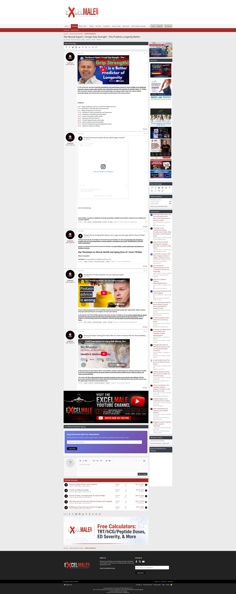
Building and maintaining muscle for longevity (86, 507)
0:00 (79, 106)
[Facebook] (136, 562)
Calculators (106, 26)
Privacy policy (157, 585)
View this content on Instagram (103, 195)
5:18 (79, 108)
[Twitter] (140, 562)
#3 (146, 231)
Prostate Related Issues (159, 239)
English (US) (68, 585)
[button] (69, 26)
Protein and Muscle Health (79, 490)
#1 (146, 53)
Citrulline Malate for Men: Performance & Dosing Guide (161, 319)
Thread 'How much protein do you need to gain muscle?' (104, 137)
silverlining (161, 441)
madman (67, 39)
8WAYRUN (126, 592)
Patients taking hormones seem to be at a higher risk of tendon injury (161, 374)
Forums (74, 26)
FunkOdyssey (140, 503)
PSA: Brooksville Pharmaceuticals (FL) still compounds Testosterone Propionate (161, 268)
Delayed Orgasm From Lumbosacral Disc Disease (161, 400)
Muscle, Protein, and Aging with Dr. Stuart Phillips (87, 495)
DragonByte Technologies (133, 589)
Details (141, 589)
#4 (146, 270)
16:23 (79, 112)
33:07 (79, 118)
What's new (82, 26)
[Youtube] (143, 562)
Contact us (139, 585)
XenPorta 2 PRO (111, 592)
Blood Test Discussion (159, 225)
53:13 (79, 124)
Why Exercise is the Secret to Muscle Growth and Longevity (90, 501)
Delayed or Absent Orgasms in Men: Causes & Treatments (162, 424)
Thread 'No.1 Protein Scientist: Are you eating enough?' (104, 275)
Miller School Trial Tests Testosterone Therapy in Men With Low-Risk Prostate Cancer (162, 245)
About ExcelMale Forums (107, 568)
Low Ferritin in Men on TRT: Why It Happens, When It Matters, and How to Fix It (162, 256)
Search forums (75, 30)
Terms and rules (147, 585)
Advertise (170, 581)
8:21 (79, 110)
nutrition (99, 39)
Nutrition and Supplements (130, 222)
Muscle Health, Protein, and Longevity (83, 484)
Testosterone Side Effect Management (159, 262)
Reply (145, 129)
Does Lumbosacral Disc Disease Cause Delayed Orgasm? (160, 410)
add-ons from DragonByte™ (114, 589)
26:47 (79, 116)
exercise (88, 39)
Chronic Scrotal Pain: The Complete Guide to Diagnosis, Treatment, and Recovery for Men (161, 388)
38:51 (79, 120)
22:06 (79, 114)
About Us (157, 581)
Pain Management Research (161, 396)
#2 (146, 133)
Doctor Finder (116, 26)
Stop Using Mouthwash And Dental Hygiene (162, 292)
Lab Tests (98, 26)
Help (163, 585)
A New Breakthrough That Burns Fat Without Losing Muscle (161, 362)
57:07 (79, 126)
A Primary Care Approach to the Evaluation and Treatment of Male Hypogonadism (162, 332)
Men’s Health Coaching (138, 26)
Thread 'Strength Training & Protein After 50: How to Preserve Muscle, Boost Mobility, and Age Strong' (121, 335)
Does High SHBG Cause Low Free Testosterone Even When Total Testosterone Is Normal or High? (162, 217)
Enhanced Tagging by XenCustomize (118, 591)
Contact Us (164, 581)
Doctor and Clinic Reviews (160, 288)
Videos (91, 26)
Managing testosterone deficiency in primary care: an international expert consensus (161, 347)
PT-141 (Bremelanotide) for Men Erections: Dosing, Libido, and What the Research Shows (161, 305)
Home (66, 26)
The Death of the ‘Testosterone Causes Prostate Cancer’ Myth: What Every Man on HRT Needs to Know (162, 232)
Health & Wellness (126, 261)
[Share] (144, 53)
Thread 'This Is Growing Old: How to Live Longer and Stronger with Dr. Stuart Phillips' (114, 235)
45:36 (79, 122)
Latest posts (154, 211)
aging (82, 39)
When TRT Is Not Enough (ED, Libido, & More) (161, 299)
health (93, 39)
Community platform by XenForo (118, 588)
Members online (156, 438)
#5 (146, 331)
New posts (66, 30)
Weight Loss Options (159, 369)
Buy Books (126, 26)
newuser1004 (154, 441)
